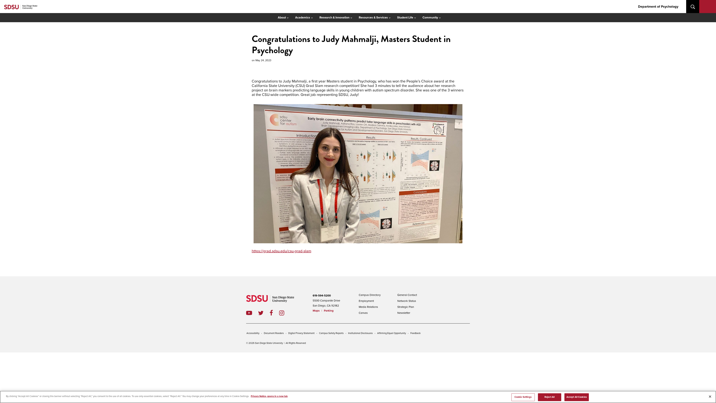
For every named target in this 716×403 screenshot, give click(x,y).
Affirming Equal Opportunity (391, 333)
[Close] (710, 396)
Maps (316, 310)
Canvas (363, 313)
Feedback (415, 333)
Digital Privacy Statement (301, 333)
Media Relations (368, 307)
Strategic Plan (405, 307)
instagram (284, 313)
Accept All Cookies (576, 397)
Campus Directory (370, 295)
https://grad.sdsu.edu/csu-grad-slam (281, 251)
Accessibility (252, 333)
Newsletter (403, 313)
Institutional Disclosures (360, 333)
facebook (274, 313)
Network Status (406, 301)
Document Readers (274, 333)
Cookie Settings (523, 397)
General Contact (407, 295)
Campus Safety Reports (331, 333)
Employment (366, 301)
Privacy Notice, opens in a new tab (269, 396)
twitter (264, 313)
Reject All (549, 397)
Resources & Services (373, 17)
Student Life (405, 17)
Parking (329, 310)
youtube (249, 313)
